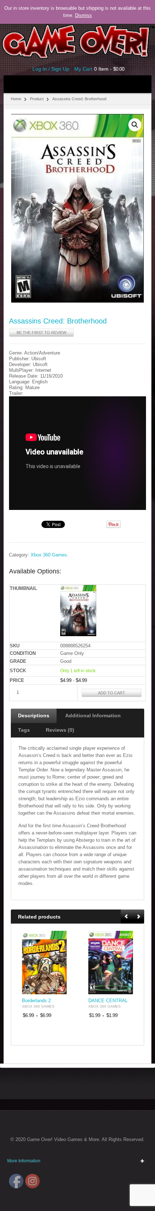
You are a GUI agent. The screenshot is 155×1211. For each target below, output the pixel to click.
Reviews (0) (60, 730)
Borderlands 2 (36, 1000)
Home (16, 99)
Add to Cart (111, 693)
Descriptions (33, 715)
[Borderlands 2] (44, 962)
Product (37, 99)
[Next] (138, 917)
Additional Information (93, 715)
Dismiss (83, 15)
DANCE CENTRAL (108, 1000)
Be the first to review (41, 332)
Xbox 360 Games (49, 555)
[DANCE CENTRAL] (110, 962)
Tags (24, 730)
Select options (57, 987)
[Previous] (127, 917)
